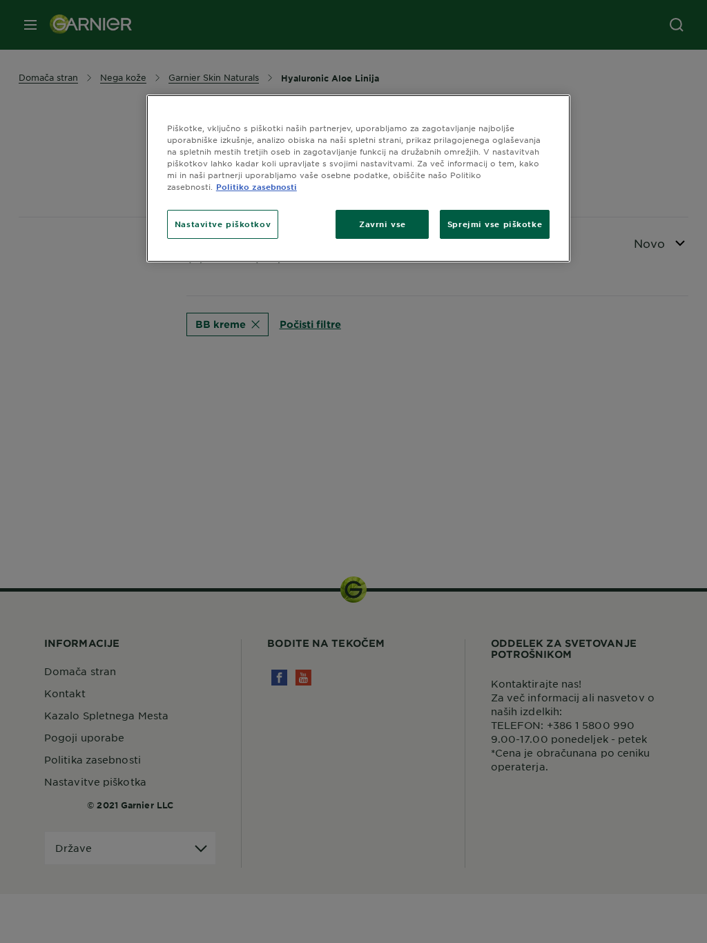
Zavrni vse (382, 224)
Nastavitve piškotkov (223, 224)
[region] (358, 178)
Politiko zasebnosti (256, 186)
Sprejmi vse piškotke (494, 224)
